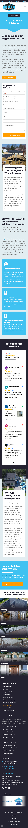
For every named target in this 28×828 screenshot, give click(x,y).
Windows (7, 99)
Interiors (7, 104)
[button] (25, 7)
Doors (14, 96)
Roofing (7, 96)
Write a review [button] (10, 361)
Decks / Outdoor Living (11, 101)
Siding (14, 99)
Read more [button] (8, 380)
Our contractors (7, 575)
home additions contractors (11, 239)
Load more (14, 463)
